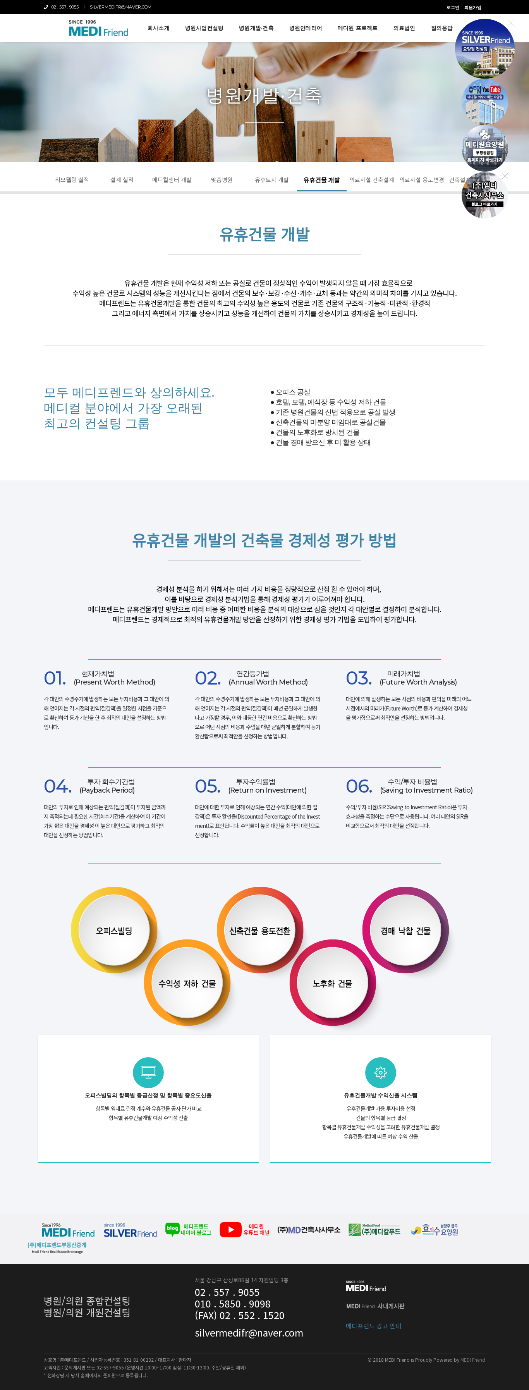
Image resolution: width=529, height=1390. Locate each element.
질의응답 (442, 27)
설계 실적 (122, 179)
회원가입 (472, 7)
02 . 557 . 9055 (63, 7)
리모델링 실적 (72, 179)
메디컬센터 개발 (172, 179)
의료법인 (404, 27)
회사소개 (159, 27)
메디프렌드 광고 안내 (373, 1325)
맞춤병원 (222, 179)
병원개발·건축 (256, 27)
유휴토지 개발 (272, 179)
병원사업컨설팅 (204, 27)
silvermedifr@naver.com (120, 7)
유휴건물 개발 (322, 179)
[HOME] (98, 28)
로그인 (453, 7)
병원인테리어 (305, 27)
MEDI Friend (472, 1359)
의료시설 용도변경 (421, 179)
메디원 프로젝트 (358, 27)
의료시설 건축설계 (371, 179)
